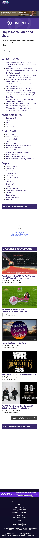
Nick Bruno (10, 135)
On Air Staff (10, 184)
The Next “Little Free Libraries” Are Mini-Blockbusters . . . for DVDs (20, 100)
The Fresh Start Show (13, 143)
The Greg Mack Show (13, 148)
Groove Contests (12, 177)
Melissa (8, 122)
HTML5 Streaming (12, 182)
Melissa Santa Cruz (12, 139)
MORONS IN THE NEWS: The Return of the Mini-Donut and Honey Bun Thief (21, 105)
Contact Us (10, 169)
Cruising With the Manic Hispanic (17, 152)
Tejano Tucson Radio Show (15, 156)
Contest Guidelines (12, 171)
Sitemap (9, 193)
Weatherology (32, 535)
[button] (34, 4)
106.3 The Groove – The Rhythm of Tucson (21, 159)
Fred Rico (9, 141)
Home (8, 180)
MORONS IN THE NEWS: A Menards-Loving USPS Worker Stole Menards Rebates (21, 76)
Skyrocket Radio (25, 533)
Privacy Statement (12, 188)
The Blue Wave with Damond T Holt (18, 145)
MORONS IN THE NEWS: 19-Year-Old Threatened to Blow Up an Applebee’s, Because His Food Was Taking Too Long (20, 90)
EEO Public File (11, 173)
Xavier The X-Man (12, 137)
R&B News (10, 127)
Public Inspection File (19, 502)
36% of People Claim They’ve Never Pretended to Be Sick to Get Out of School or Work (21, 64)
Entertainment (11, 118)
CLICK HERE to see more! (23, 418)
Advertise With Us (12, 166)
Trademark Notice (12, 197)
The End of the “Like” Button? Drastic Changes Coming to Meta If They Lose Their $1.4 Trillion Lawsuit (21, 71)
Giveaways (9, 175)
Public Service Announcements (16, 190)
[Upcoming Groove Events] (19, 263)
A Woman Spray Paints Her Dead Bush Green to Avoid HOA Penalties (19, 109)
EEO (19, 504)
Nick (7, 124)
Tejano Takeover (12, 154)
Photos (8, 186)
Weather (9, 199)
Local (8, 120)
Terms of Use (11, 195)
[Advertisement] (19, 13)
